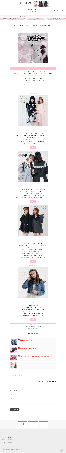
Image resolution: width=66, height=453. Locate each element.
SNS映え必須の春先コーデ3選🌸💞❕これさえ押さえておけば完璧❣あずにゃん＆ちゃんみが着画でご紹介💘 (35, 356)
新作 (20, 14)
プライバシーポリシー (19, 449)
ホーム (3, 20)
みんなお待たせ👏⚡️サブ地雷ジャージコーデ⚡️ (25, 340)
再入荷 (24, 14)
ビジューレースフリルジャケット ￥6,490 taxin (33, 129)
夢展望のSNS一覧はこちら (33, 333)
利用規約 (14, 449)
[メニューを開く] (4, 10)
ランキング (29, 14)
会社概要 (3, 449)
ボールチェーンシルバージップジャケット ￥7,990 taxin (33, 239)
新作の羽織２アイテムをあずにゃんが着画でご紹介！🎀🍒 (27, 348)
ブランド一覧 (3, 442)
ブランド (15, 14)
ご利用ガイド (10, 439)
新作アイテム (3, 439)
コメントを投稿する (14, 409)
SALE (40, 14)
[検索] (54, 10)
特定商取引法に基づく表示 (8, 449)
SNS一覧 (50, 14)
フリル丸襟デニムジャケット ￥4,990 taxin (33, 302)
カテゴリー (34, 14)
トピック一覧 (45, 14)
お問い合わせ (10, 442)
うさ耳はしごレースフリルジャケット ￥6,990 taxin (33, 185)
